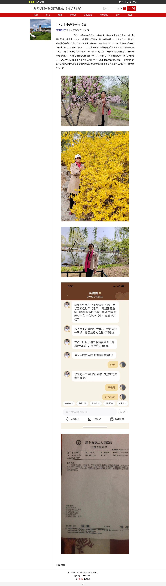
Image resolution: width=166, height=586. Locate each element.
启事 (118, 15)
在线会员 (88, 15)
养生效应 (104, 15)
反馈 (130, 15)
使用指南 (133, 2)
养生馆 (73, 15)
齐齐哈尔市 (61, 30)
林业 (121, 2)
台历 (127, 2)
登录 (37, 2)
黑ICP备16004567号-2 (83, 576)
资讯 (48, 15)
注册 (42, 2)
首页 (36, 15)
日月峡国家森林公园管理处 (87, 573)
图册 (60, 15)
